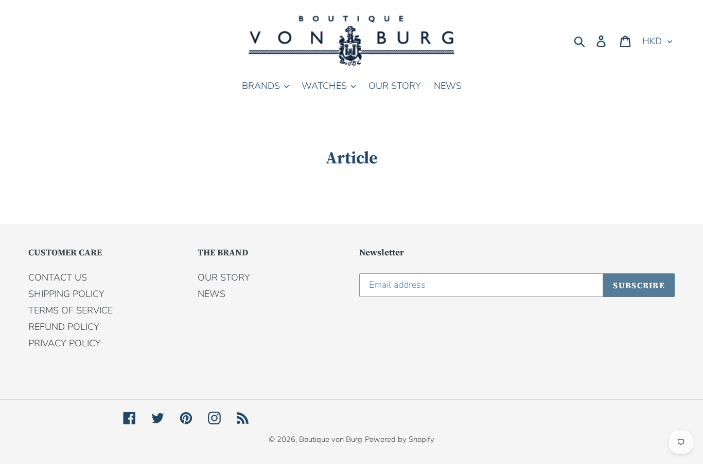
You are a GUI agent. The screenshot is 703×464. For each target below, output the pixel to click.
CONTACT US (57, 277)
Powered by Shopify (399, 439)
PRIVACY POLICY (64, 343)
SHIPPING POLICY (66, 294)
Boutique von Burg (330, 439)
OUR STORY (224, 277)
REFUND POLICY (63, 327)
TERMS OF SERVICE (70, 310)
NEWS (211, 294)
